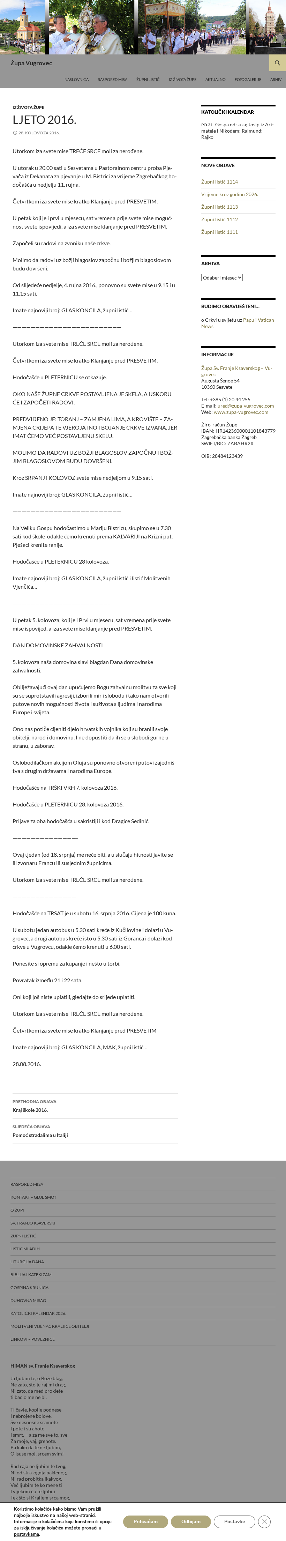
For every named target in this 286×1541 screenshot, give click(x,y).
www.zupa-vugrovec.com (241, 412)
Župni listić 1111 (219, 232)
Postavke (234, 1521)
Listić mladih (25, 1248)
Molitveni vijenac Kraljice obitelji (49, 1326)
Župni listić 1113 (219, 207)
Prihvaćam (146, 1521)
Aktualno (215, 79)
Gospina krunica (29, 1287)
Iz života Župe (182, 79)
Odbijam (191, 1521)
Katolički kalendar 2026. (38, 1313)
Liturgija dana (27, 1261)
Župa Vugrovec (31, 63)
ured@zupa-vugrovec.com (246, 406)
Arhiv (275, 79)
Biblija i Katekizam (31, 1274)
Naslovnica (77, 79)
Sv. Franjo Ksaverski (32, 1223)
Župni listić (148, 79)
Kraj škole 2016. (35, 1106)
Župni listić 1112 (219, 219)
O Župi (17, 1210)
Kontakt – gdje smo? (33, 1197)
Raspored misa (112, 79)
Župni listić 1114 (219, 182)
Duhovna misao (28, 1300)
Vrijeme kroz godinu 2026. (229, 194)
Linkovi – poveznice (32, 1339)
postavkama (26, 1534)
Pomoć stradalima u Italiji (40, 1131)
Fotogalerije (248, 79)
